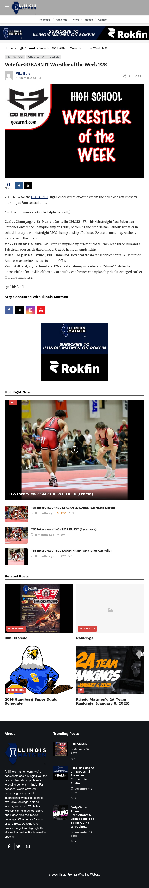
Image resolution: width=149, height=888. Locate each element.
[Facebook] (9, 310)
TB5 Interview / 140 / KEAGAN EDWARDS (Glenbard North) (73, 507)
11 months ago (44, 513)
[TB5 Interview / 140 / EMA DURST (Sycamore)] (16, 535)
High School (15, 56)
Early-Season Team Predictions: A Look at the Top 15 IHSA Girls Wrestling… (82, 816)
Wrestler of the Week (43, 56)
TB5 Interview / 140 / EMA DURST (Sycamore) (63, 529)
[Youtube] (41, 310)
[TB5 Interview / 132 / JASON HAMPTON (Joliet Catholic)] (16, 556)
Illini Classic (16, 638)
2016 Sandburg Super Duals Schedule (31, 701)
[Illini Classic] (39, 608)
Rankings (84, 638)
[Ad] (74, 33)
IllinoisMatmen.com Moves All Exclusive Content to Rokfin (82, 775)
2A (81, 690)
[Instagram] (30, 310)
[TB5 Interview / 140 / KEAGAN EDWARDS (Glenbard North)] (16, 514)
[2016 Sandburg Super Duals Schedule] (39, 670)
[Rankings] (110, 608)
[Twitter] (18, 846)
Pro (12, 402)
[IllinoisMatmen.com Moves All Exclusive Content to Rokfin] (60, 773)
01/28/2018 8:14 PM (28, 78)
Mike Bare (23, 73)
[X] (19, 310)
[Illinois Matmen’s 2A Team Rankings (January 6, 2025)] (110, 670)
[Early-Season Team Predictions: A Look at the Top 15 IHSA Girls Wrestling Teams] (60, 812)
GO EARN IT (39, 197)
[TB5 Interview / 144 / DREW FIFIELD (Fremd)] (74, 450)
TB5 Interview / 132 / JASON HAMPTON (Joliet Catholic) (71, 550)
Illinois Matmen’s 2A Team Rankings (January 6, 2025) (103, 701)
